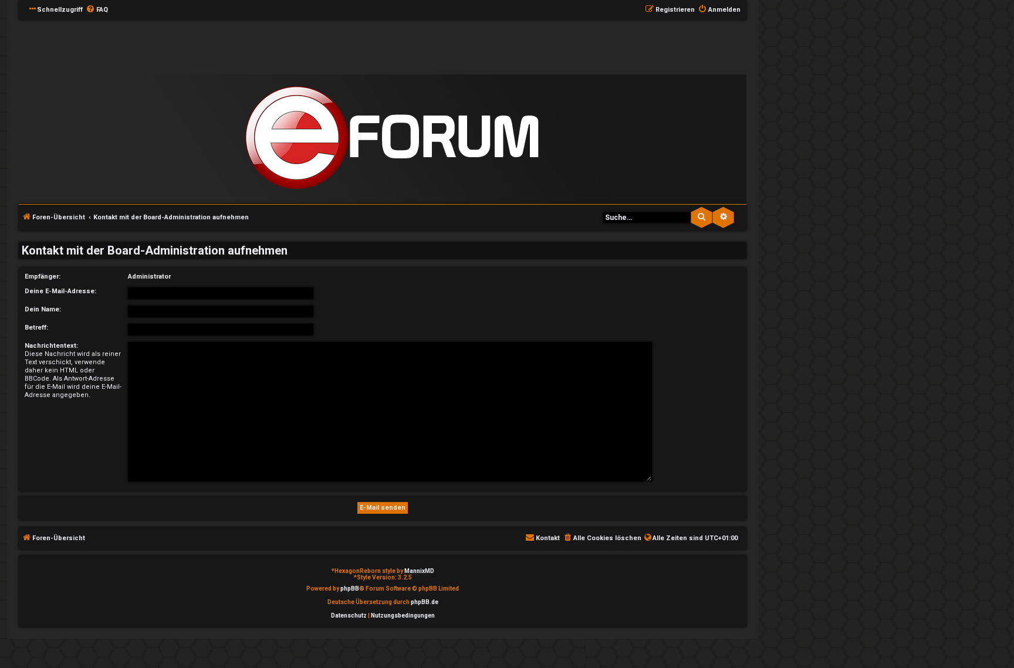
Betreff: (36, 327)
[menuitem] (97, 10)
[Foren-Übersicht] (392, 138)
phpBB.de (424, 602)
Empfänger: (42, 276)
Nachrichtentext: (51, 346)
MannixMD (419, 571)
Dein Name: (43, 309)
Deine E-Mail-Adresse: (60, 291)
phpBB (349, 588)
